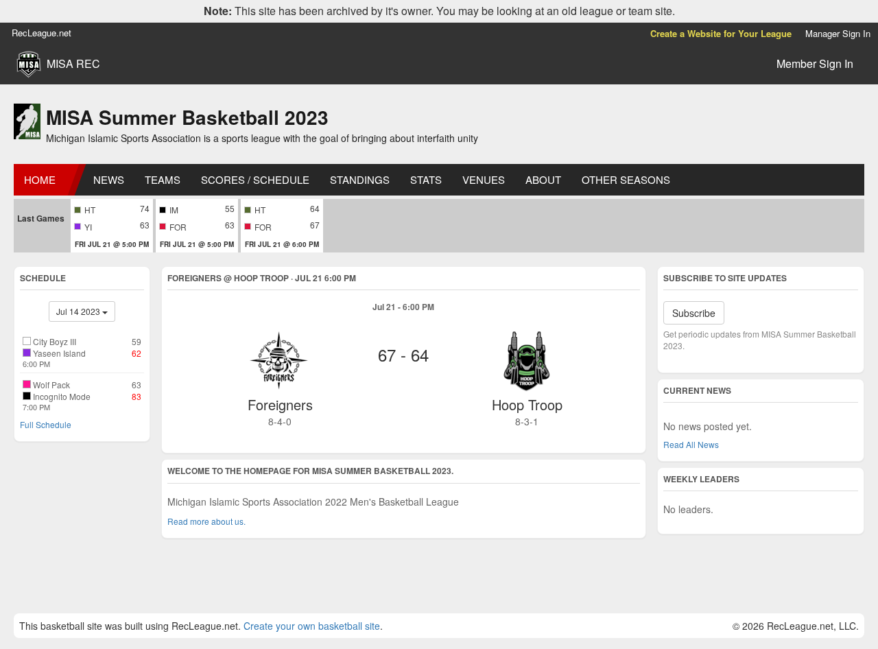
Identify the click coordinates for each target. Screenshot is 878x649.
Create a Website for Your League (721, 33)
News (108, 179)
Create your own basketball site (312, 626)
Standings (360, 179)
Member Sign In (814, 63)
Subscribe (693, 313)
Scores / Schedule (255, 179)
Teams (162, 179)
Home (40, 179)
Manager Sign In (837, 33)
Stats (426, 179)
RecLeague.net (41, 32)
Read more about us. (206, 521)
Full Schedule (45, 424)
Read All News (691, 444)
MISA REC (73, 63)
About (543, 179)
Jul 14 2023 (79, 311)
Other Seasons (626, 179)
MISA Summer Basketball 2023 (187, 117)
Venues (483, 179)
